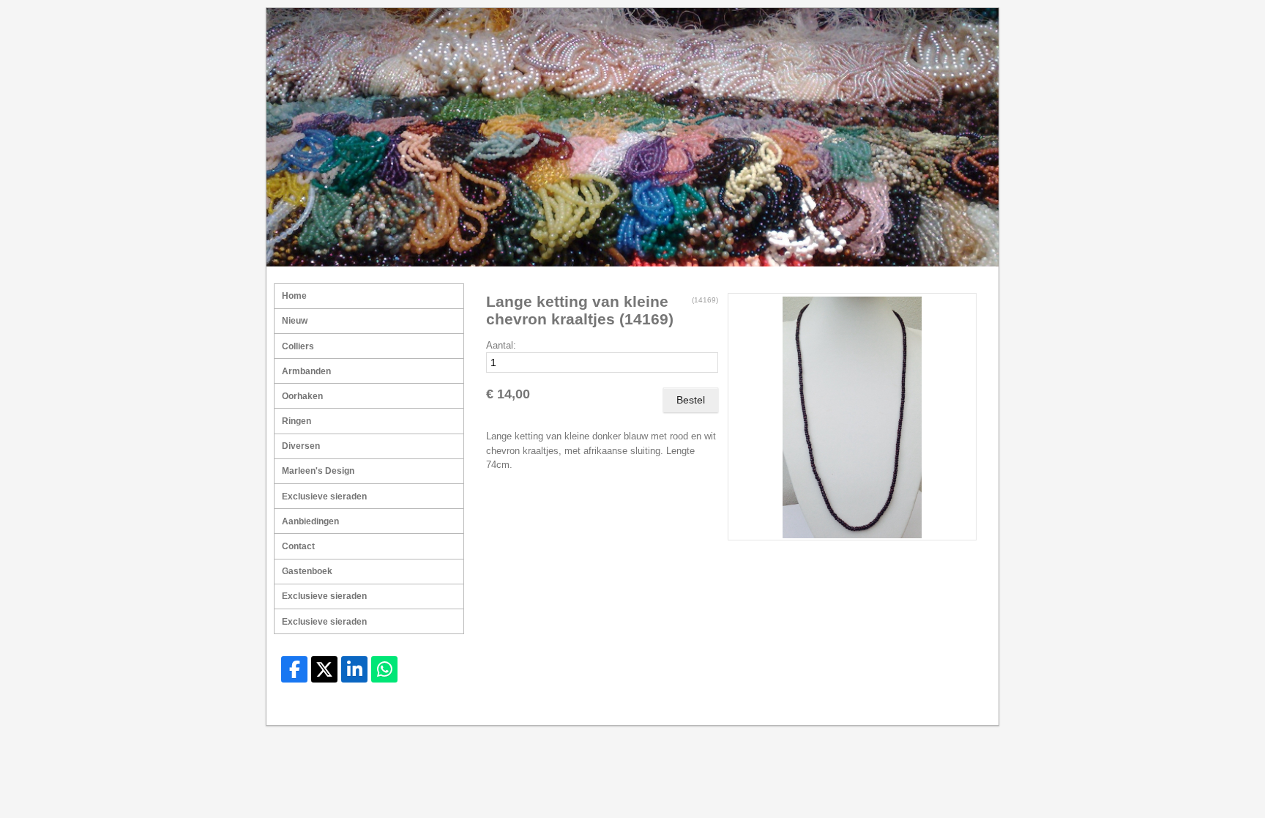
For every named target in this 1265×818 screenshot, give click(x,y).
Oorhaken (302, 396)
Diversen (301, 446)
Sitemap (874, 707)
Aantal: (501, 345)
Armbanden (306, 371)
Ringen (296, 421)
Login (914, 707)
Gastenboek (307, 571)
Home (294, 296)
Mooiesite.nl (961, 707)
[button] (959, 309)
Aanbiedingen (310, 521)
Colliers (298, 346)
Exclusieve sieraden (324, 496)
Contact (298, 546)
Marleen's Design (318, 471)
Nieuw (294, 321)
